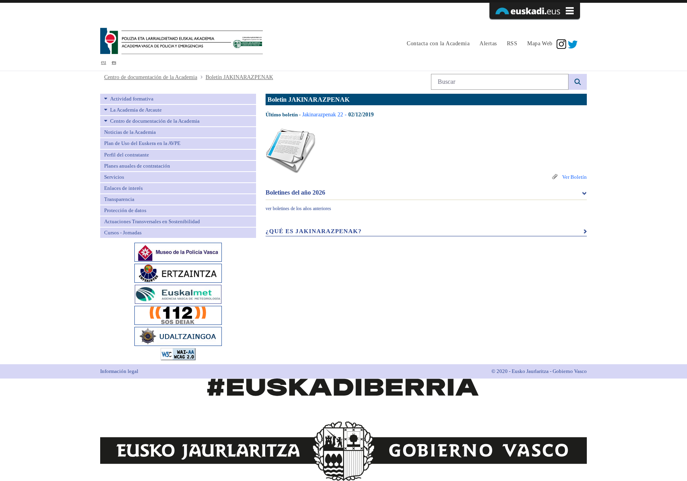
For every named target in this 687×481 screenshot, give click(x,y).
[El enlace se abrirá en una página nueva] (178, 251)
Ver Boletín (574, 177)
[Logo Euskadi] (534, 10)
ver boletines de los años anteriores (298, 208)
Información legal (119, 371)
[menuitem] (437, 44)
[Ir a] (181, 42)
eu (103, 62)
